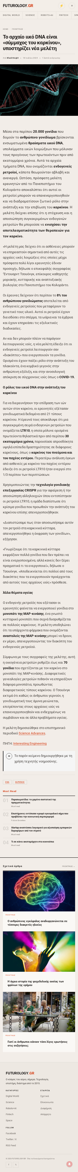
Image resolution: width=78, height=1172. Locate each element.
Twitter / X (11, 1139)
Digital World (11, 15)
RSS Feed (11, 1145)
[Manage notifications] (69, 1164)
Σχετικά (44, 1096)
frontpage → (68, 866)
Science (30, 15)
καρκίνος (20, 782)
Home (5, 29)
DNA (7, 782)
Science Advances (32, 733)
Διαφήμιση (46, 1108)
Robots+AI (47, 15)
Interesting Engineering (30, 743)
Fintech (63, 15)
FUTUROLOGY (18, 5)
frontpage (17, 29)
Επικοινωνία (46, 1102)
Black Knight (13, 58)
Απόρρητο (45, 1114)
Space (9, 1120)
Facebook (11, 1133)
